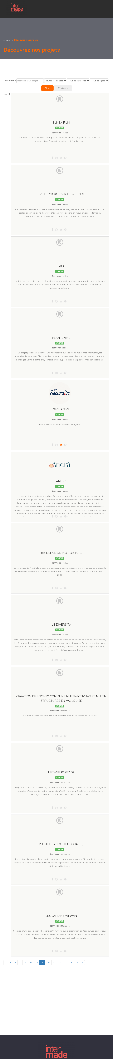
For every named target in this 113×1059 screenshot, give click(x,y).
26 (77, 962)
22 (60, 962)
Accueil (7, 40)
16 (25, 962)
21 (54, 962)
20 (48, 962)
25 (71, 962)
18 (37, 962)
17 (31, 962)
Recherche (10, 80)
